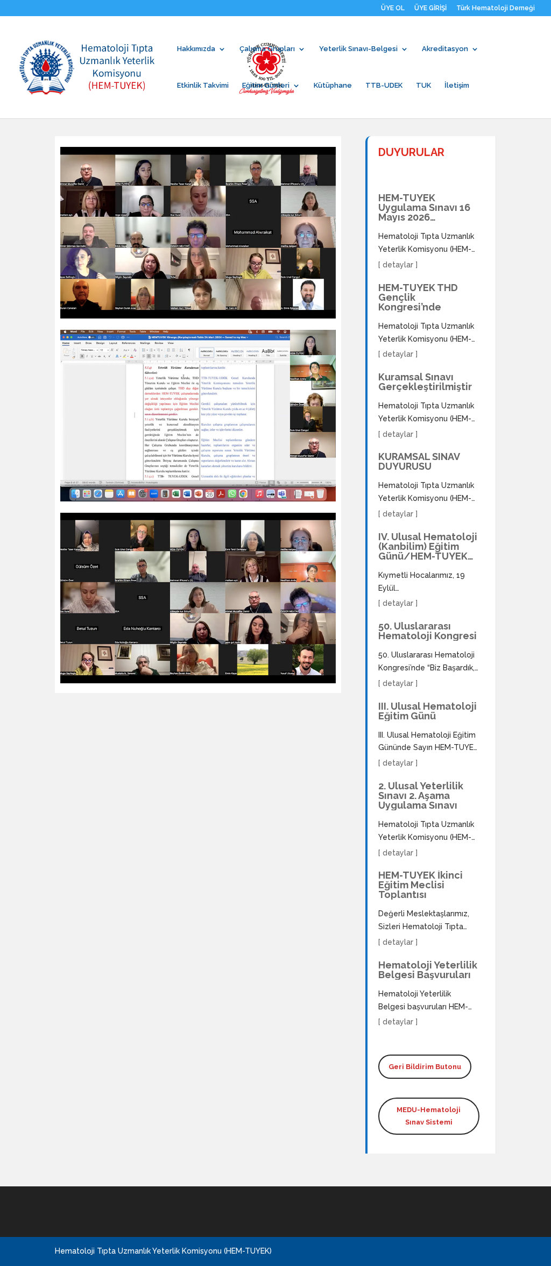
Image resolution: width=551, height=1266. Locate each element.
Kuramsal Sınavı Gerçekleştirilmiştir (425, 382)
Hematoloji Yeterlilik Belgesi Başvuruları (427, 970)
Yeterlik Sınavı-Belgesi (358, 49)
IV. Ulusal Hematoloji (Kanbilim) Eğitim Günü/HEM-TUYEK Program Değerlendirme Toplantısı (427, 546)
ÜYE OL (393, 8)
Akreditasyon (445, 49)
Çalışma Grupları (267, 49)
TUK (423, 85)
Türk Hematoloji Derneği (495, 8)
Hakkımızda (196, 49)
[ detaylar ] (398, 264)
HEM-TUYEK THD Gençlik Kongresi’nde (418, 297)
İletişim (456, 85)
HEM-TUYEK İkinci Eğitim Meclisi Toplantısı (420, 885)
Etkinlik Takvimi (203, 85)
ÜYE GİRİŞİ (430, 8)
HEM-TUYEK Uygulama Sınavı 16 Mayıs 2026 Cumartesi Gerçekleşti (424, 207)
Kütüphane (333, 85)
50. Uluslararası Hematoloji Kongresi (427, 631)
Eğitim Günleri (265, 85)
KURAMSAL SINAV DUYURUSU (419, 461)
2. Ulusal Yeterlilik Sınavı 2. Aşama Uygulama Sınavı (420, 795)
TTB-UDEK (383, 85)
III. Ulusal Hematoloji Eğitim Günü (427, 711)
